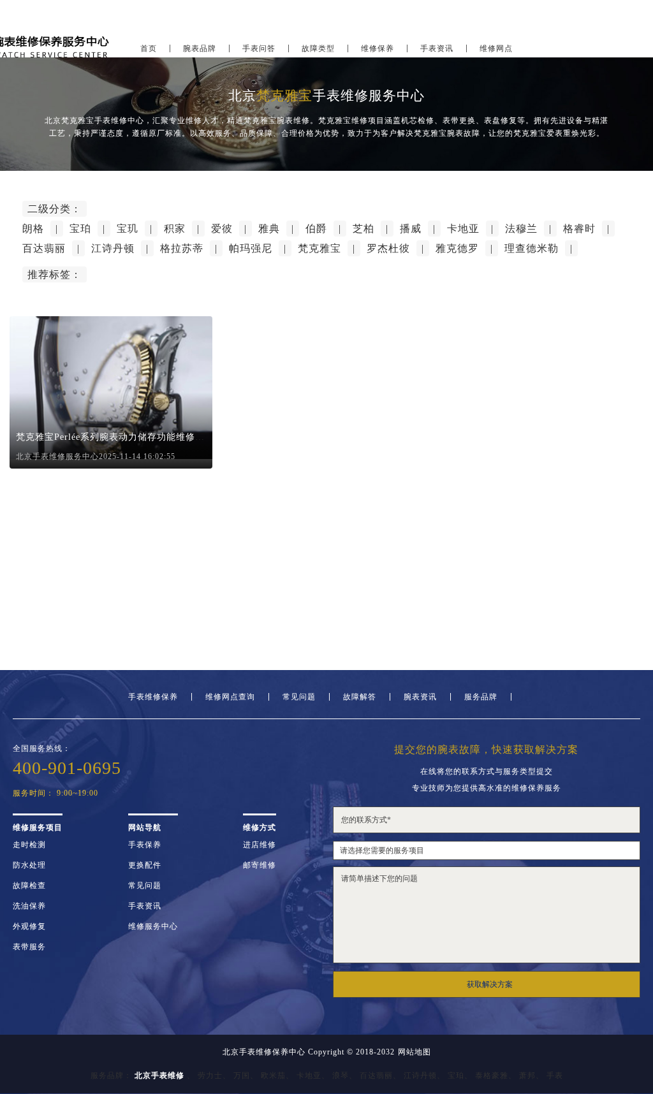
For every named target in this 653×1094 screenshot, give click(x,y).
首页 (148, 48)
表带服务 (29, 947)
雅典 (269, 228)
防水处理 (29, 865)
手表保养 (144, 845)
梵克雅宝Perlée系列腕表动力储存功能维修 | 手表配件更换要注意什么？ (167, 437)
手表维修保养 (153, 697)
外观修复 (29, 926)
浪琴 (340, 1075)
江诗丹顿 (113, 248)
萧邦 (527, 1075)
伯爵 (316, 228)
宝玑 (127, 228)
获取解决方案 (490, 984)
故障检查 (29, 885)
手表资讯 (436, 48)
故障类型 (318, 48)
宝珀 (80, 228)
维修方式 (259, 827)
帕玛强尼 (250, 248)
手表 (555, 1075)
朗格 (33, 228)
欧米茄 (273, 1075)
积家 (175, 228)
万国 (241, 1075)
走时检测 (29, 845)
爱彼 (222, 228)
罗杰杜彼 (388, 248)
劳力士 (210, 1075)
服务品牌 (480, 697)
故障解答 (359, 697)
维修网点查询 (230, 697)
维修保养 (377, 48)
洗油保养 (29, 906)
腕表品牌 (199, 48)
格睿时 (579, 228)
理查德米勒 (531, 248)
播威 (411, 228)
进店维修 (259, 845)
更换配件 (144, 865)
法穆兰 (521, 228)
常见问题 (299, 697)
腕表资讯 (420, 697)
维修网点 (496, 48)
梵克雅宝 (319, 248)
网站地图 (414, 1052)
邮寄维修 (259, 865)
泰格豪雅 (491, 1075)
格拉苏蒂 (181, 248)
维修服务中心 (153, 926)
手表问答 (258, 48)
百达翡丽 (44, 248)
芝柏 (363, 228)
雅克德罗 (457, 248)
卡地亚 (463, 228)
